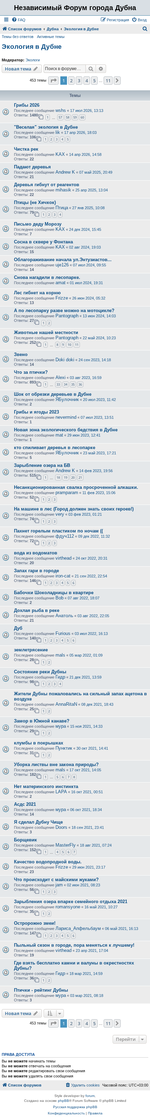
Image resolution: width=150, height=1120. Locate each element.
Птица (61, 207)
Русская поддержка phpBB (75, 1107)
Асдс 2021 (25, 804)
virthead (63, 558)
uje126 (62, 264)
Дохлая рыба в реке (36, 610)
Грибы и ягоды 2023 (36, 412)
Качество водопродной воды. (48, 861)
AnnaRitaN (66, 704)
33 (58, 384)
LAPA (61, 791)
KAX (60, 154)
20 (73, 477)
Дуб (18, 628)
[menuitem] (18, 20)
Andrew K (65, 172)
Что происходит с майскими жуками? (56, 879)
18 (58, 477)
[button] (53, 80)
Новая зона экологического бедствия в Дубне (66, 429)
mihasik (63, 189)
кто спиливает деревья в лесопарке (54, 447)
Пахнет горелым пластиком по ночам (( (58, 530)
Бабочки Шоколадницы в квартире (53, 592)
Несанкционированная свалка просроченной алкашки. (76, 487)
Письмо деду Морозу (37, 224)
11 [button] (108, 80)
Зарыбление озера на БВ (42, 465)
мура (60, 726)
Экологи (32, 60)
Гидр (60, 677)
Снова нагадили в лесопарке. (47, 277)
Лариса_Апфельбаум (78, 928)
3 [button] (79, 80)
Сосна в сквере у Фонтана (43, 241)
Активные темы (51, 37)
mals (60, 655)
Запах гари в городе (36, 570)
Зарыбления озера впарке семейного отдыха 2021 (70, 901)
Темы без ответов (17, 37)
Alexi (60, 377)
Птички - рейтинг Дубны (41, 990)
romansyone (67, 906)
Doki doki (64, 359)
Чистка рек (26, 149)
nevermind (65, 417)
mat (59, 435)
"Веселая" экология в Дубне (46, 127)
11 (76, 344)
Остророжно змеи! (34, 923)
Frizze (61, 298)
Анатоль (64, 615)
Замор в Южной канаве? (41, 721)
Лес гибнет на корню (37, 292)
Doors (61, 827)
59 (75, 117)
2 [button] (71, 80)
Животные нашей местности (46, 332)
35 (73, 384)
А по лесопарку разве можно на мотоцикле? (64, 310)
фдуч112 (64, 536)
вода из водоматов (35, 552)
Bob (59, 597)
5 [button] (94, 80)
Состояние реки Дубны (40, 671)
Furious (62, 633)
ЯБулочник (67, 399)
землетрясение (31, 649)
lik (57, 132)
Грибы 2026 (26, 105)
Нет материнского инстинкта (46, 786)
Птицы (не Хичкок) (35, 202)
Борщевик (25, 839)
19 (65, 477)
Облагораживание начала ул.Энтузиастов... (63, 259)
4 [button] (86, 80)
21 (80, 477)
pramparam (66, 492)
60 (82, 117)
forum (90, 1096)
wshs (60, 110)
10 (69, 344)
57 (60, 117)
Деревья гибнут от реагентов (46, 184)
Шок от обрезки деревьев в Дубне (52, 394)
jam (59, 884)
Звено (21, 354)
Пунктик (63, 748)
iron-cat (62, 575)
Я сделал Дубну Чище (38, 822)
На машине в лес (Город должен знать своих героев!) (74, 509)
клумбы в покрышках (38, 743)
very (59, 514)
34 (65, 384)
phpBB (63, 1101)
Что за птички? (31, 372)
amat (60, 282)
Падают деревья (32, 166)
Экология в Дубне (32, 46)
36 (80, 384)
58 (67, 117)
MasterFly (65, 845)
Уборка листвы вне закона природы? (56, 764)
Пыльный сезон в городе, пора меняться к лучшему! (74, 945)
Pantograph (66, 315)
